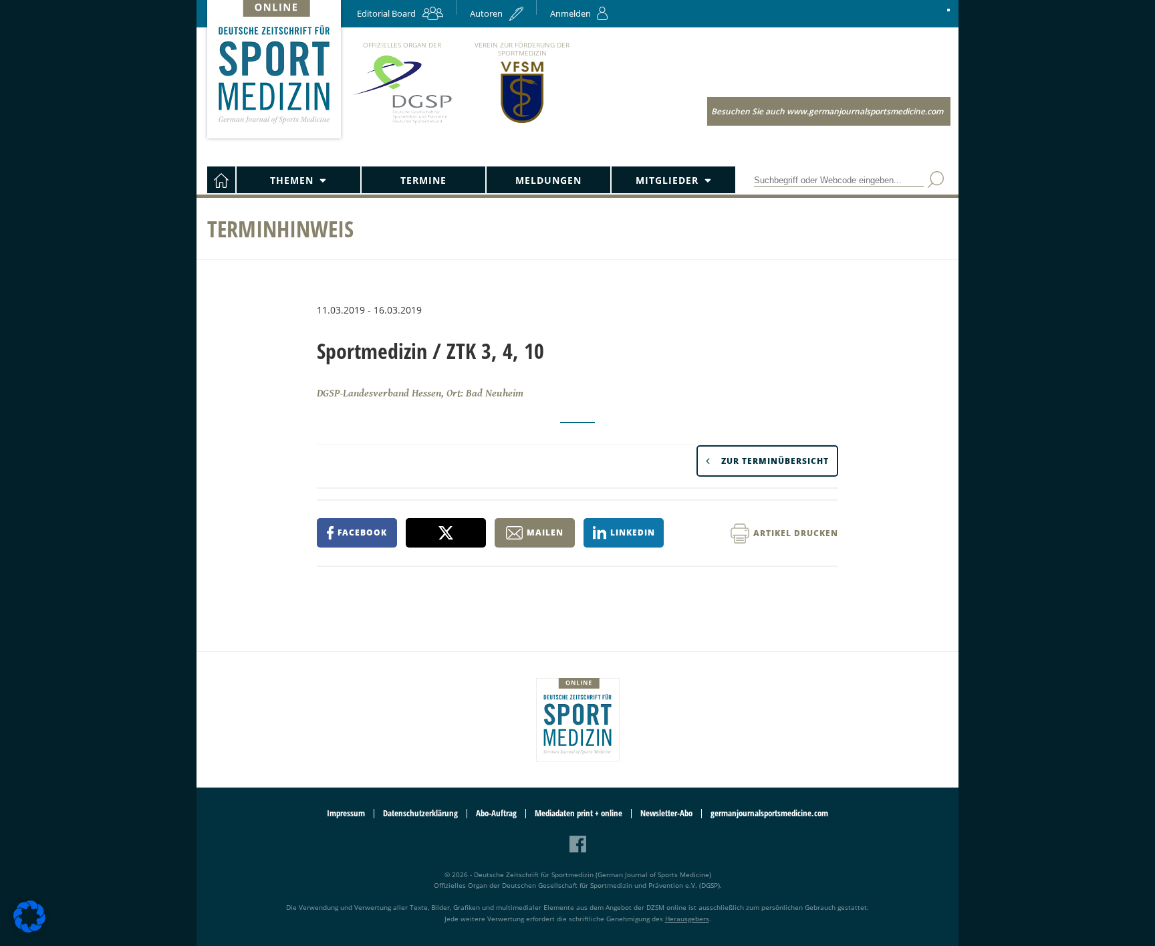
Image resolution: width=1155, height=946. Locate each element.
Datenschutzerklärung (420, 813)
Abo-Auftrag (496, 813)
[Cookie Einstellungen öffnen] (29, 930)
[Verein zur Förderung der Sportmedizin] (522, 122)
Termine (423, 180)
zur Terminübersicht (775, 461)
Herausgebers (687, 918)
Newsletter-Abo (666, 813)
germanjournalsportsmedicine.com (769, 813)
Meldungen (548, 180)
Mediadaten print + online (578, 813)
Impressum (346, 813)
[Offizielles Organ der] (402, 123)
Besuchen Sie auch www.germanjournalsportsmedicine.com (827, 111)
